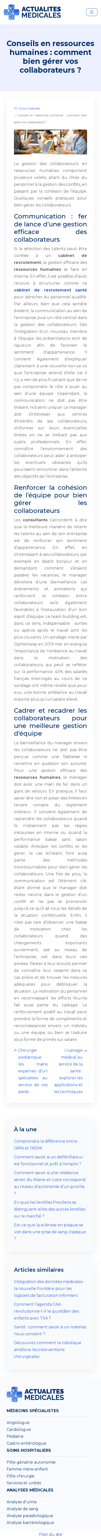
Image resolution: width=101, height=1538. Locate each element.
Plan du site (50, 1534)
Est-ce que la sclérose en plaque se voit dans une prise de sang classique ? (50, 1232)
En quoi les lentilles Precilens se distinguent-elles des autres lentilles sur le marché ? (49, 1209)
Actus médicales (29, 108)
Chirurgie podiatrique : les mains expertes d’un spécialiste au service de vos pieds (33, 1071)
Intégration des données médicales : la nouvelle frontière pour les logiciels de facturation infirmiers (49, 1288)
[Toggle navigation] (91, 12)
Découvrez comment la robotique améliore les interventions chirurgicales (47, 1349)
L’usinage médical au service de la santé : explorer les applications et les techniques (68, 1071)
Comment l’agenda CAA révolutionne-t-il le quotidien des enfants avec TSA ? (46, 1311)
